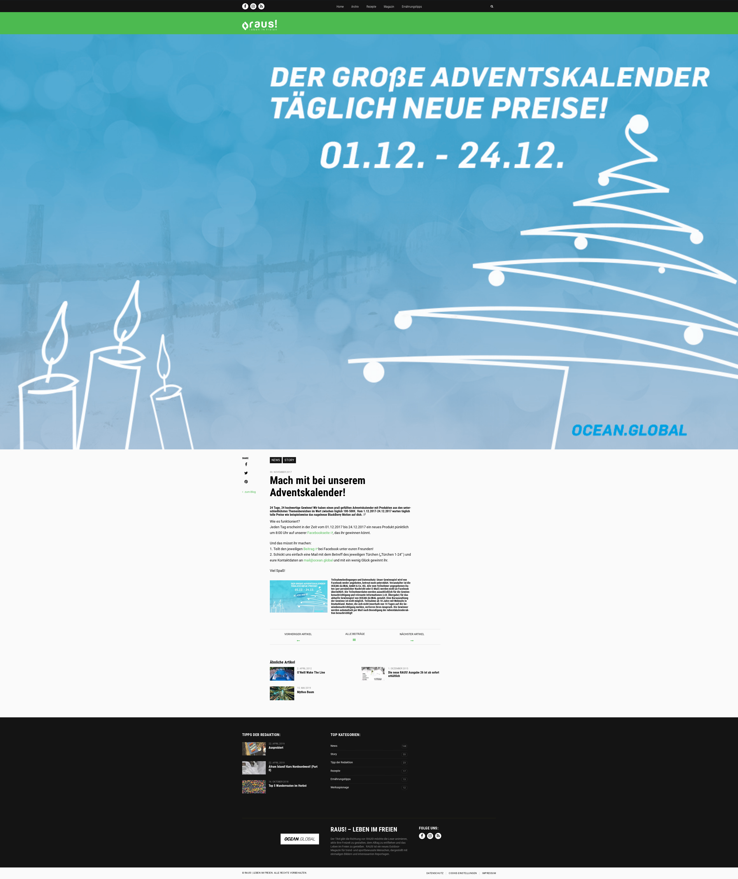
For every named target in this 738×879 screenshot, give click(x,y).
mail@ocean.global (318, 560)
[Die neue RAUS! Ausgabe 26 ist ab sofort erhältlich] (373, 674)
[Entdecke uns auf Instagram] (253, 6)
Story (289, 460)
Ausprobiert (276, 747)
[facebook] (246, 464)
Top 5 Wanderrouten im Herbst (288, 786)
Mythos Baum (305, 692)
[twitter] (246, 473)
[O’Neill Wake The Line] (282, 674)
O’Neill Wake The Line (311, 672)
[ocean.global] (300, 842)
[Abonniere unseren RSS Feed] (261, 6)
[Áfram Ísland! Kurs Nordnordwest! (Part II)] (254, 767)
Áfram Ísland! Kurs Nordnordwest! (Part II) (293, 768)
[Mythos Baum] (282, 693)
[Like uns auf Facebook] (245, 6)
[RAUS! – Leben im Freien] (259, 28)
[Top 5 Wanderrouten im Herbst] (254, 786)
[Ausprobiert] (254, 748)
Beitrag (308, 549)
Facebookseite (318, 533)
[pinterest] (246, 482)
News (276, 460)
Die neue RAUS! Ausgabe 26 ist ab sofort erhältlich (413, 674)
